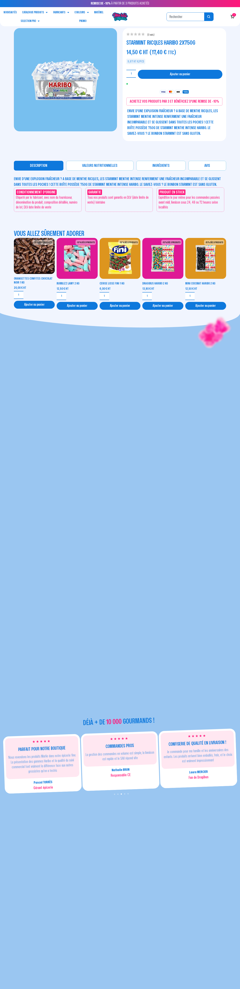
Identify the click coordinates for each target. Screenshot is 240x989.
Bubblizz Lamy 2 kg (68, 283)
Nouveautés (10, 12)
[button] (114, 794)
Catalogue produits (33, 12)
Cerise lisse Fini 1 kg (112, 283)
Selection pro (28, 21)
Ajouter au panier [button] (34, 304)
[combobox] (185, 16)
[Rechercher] (209, 16)
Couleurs (79, 12)
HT (20, 287)
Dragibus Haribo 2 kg (155, 283)
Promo (82, 21)
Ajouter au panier (180, 74)
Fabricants (59, 12)
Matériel (99, 12)
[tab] (38, 166)
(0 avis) (150, 35)
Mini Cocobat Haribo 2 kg (200, 283)
